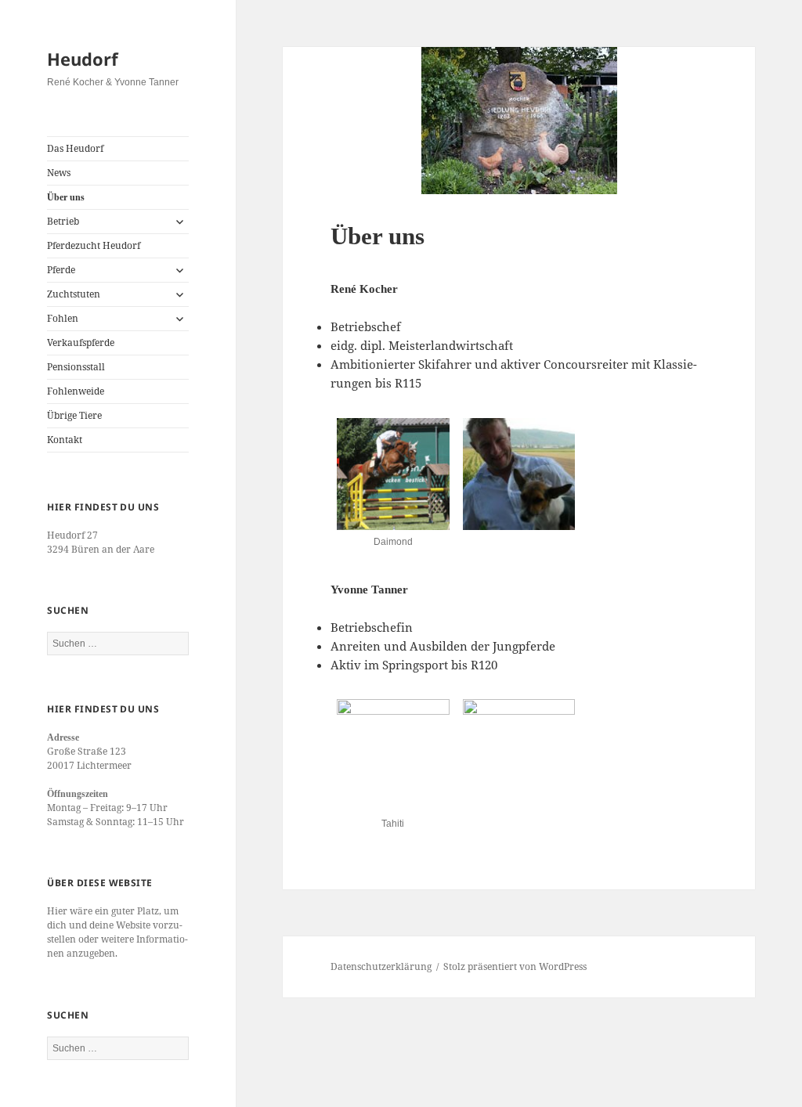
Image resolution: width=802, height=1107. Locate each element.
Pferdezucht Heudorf (93, 245)
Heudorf (82, 58)
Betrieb (63, 221)
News (58, 172)
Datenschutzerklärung (381, 966)
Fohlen (62, 318)
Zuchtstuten (73, 294)
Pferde (61, 269)
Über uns (66, 197)
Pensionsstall (76, 366)
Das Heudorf (75, 148)
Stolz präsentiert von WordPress (515, 966)
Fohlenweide (75, 391)
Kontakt (64, 439)
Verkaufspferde (80, 342)
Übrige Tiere (74, 415)
